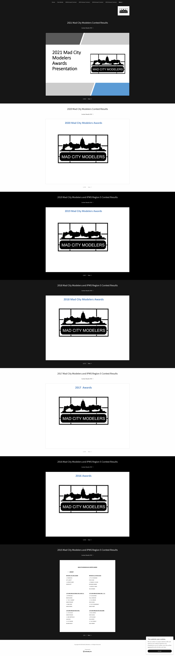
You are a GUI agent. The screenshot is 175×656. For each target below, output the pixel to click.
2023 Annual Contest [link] (111, 2)
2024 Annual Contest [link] (97, 2)
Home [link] (53, 2)
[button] (121, 2)
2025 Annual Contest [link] (84, 2)
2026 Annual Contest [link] (71, 2)
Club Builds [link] (60, 2)
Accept (159, 651)
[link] (123, 10)
